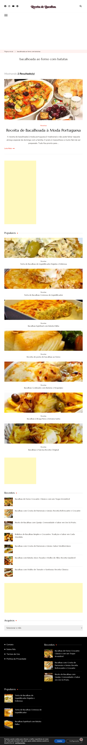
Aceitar (59, 741)
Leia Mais (8, 148)
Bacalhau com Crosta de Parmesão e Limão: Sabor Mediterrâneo (43, 546)
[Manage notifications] (81, 739)
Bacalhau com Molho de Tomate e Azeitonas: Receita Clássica (41, 569)
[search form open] (81, 6)
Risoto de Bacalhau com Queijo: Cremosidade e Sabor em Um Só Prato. (45, 522)
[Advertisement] (43, 34)
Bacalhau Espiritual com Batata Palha (43, 326)
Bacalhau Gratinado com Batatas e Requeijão (43, 388)
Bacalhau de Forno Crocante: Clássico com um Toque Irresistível (42, 499)
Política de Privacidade (16, 659)
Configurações (74, 741)
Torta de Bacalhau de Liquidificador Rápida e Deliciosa (43, 264)
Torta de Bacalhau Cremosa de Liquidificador (43, 295)
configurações (20, 743)
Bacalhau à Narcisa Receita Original (43, 450)
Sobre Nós (11, 649)
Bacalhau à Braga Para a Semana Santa (43, 419)
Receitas (43, 125)
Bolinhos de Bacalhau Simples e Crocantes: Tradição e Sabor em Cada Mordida (45, 535)
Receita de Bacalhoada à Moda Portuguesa (43, 130)
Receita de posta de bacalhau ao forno (43, 357)
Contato (9, 644)
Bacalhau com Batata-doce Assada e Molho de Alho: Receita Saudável (45, 558)
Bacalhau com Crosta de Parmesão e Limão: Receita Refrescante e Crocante (47, 510)
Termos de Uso (13, 654)
